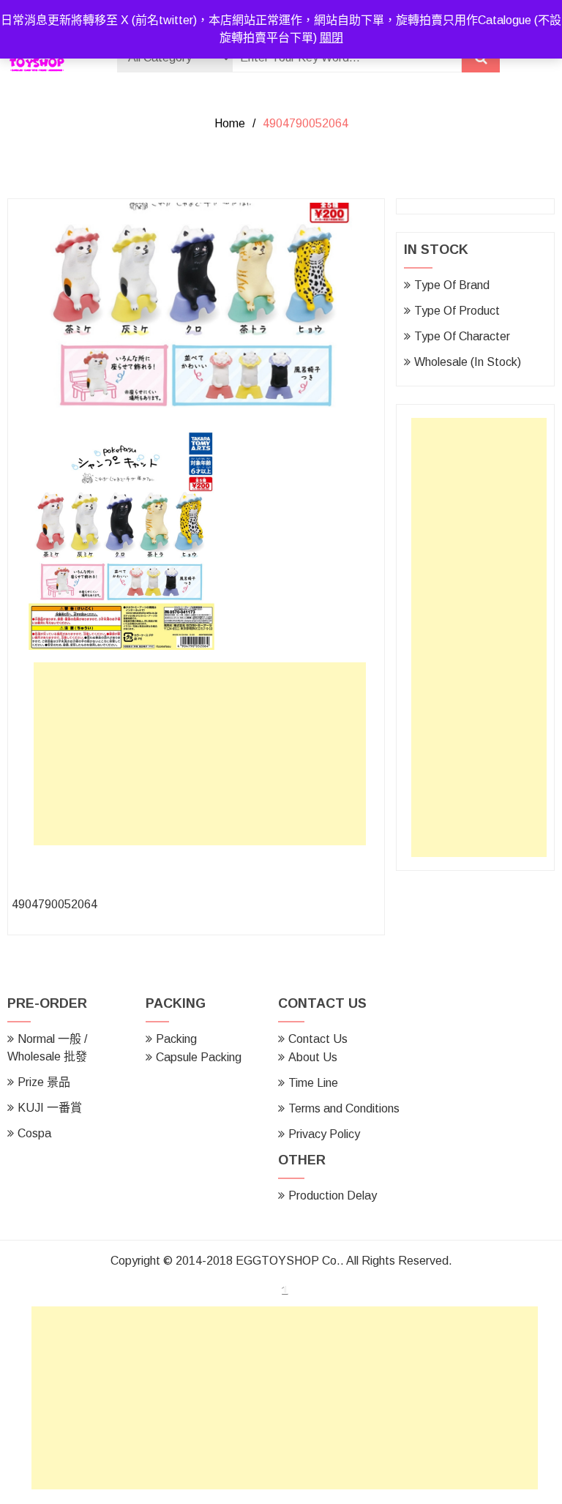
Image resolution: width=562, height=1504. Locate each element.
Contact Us (318, 1039)
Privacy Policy (324, 1134)
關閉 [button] (331, 37)
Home (229, 123)
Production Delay (332, 1195)
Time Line (313, 1083)
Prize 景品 (44, 1082)
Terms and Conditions (344, 1108)
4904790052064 (54, 904)
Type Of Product (457, 310)
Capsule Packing (198, 1057)
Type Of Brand (452, 285)
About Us (312, 1057)
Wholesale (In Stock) (467, 362)
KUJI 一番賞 (50, 1107)
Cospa (34, 1133)
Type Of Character (462, 336)
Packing (176, 1039)
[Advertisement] (203, 757)
